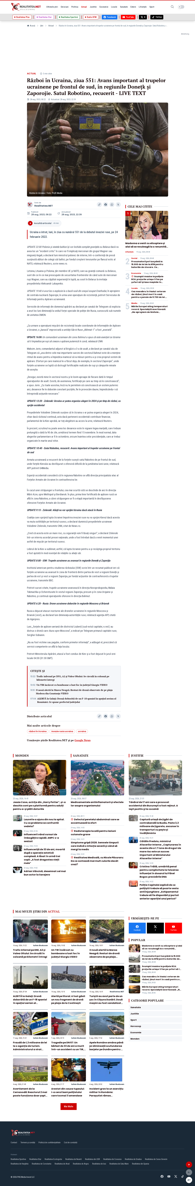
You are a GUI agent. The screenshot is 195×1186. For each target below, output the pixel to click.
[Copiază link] (99, 204)
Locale (134, 288)
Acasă (32, 26)
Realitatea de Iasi (99, 1164)
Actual (51, 26)
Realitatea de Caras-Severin (156, 1159)
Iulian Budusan (40, 945)
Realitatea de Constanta (41, 1164)
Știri (41, 26)
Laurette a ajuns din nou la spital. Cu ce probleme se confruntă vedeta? (44, 823)
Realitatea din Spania (140, 1164)
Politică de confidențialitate (50, 1142)
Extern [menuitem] (133, 7)
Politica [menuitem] (74, 7)
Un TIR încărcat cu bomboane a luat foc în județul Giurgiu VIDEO (72, 684)
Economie (136, 273)
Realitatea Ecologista (53, 1159)
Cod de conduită (70, 1142)
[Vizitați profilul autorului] (30, 204)
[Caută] (172, 7)
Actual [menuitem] (84, 7)
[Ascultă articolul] (189, 1164)
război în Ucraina (38, 731)
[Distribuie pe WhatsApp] (111, 204)
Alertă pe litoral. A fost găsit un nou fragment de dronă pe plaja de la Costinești (68, 1000)
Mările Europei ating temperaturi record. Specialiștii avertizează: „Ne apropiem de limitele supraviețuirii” (149, 310)
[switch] (181, 7)
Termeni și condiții (28, 1142)
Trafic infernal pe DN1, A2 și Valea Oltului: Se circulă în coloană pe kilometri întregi (73, 678)
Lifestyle (129, 252)
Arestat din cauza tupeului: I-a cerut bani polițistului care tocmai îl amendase (68, 1092)
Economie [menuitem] (103, 7)
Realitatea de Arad (62, 1164)
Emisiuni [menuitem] (65, 7)
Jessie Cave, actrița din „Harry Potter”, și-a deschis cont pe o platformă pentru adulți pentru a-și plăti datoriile (39, 806)
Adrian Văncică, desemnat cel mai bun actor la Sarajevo (45, 873)
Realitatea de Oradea (133, 1159)
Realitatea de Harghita (19, 1164)
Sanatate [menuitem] (124, 7)
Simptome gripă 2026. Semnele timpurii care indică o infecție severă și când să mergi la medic (95, 846)
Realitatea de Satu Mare (119, 1164)
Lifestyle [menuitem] (142, 7)
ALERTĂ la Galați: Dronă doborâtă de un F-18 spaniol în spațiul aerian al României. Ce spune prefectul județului (76, 700)
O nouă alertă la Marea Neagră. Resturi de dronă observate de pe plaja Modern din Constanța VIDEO (74, 691)
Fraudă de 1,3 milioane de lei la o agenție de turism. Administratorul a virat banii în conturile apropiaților (30, 1049)
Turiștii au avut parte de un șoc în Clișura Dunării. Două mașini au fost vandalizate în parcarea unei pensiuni (106, 1001)
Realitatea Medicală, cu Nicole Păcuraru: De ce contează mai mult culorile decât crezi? (97, 861)
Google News (83, 740)
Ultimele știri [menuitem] (52, 7)
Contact (14, 1142)
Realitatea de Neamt (73, 1159)
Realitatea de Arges (81, 1164)
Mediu (134, 303)
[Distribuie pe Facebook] (105, 204)
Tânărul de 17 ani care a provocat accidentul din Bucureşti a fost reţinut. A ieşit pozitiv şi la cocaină (153, 806)
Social (134, 258)
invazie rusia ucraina (62, 731)
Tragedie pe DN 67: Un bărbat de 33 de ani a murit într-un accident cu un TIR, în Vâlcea (67, 1047)
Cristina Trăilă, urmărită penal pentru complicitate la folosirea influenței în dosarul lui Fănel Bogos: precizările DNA (159, 871)
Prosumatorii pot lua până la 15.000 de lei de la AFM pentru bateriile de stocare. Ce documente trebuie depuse (147, 265)
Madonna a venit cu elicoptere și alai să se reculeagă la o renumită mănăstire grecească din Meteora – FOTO (146, 248)
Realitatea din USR (92, 1159)
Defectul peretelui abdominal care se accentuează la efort (95, 821)
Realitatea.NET (43, 205)
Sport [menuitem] (151, 7)
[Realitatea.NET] (26, 7)
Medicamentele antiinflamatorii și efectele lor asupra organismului (97, 804)
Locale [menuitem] (114, 7)
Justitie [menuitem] (93, 7)
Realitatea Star (35, 1159)
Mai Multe (68, 1106)
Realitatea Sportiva (18, 1159)
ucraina (82, 731)
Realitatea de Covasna (112, 1159)
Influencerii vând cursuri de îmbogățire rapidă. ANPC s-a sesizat (41, 838)
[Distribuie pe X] (118, 204)
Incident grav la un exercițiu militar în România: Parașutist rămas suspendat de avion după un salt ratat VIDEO (106, 1095)
